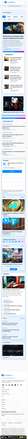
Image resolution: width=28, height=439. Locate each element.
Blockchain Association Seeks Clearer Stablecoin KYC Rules (13, 37)
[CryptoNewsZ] (10, 2)
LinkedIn (16, 242)
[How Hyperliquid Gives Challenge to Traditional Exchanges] (13, 205)
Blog (2, 395)
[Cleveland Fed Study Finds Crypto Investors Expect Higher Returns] (6, 59)
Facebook (4, 241)
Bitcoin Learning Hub (5, 389)
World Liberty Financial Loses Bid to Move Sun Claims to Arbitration (15, 68)
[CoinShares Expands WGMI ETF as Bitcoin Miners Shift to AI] (6, 87)
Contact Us (4, 408)
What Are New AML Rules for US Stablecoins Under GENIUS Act (12, 232)
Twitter (7, 241)
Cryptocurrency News (7, 124)
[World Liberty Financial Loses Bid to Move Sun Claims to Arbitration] (6, 68)
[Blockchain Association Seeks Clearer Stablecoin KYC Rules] (13, 28)
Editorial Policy (4, 422)
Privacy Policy (4, 192)
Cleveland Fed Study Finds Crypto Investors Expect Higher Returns (16, 59)
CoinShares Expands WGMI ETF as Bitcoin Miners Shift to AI (16, 87)
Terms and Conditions (18, 422)
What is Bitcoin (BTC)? (8, 302)
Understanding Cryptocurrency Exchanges (12, 306)
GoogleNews (19, 242)
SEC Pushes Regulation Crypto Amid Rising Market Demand (13, 152)
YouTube (13, 241)
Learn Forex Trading (5, 393)
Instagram (10, 242)
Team (3, 406)
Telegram (22, 242)
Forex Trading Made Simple (9, 313)
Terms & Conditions (16, 191)
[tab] (4, 17)
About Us (3, 402)
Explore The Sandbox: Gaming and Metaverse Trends (10, 337)
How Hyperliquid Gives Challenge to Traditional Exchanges (13, 213)
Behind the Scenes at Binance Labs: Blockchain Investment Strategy (10, 323)
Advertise (3, 404)
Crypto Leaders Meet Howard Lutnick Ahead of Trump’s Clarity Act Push (16, 77)
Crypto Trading (4, 391)
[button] (2, 2)
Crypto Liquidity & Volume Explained (11, 309)
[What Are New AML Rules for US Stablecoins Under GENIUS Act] (13, 224)
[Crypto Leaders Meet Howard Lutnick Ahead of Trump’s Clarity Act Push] (6, 77)
